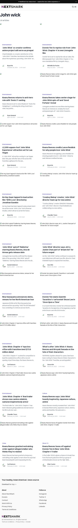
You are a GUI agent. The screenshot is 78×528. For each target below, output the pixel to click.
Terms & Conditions (9, 509)
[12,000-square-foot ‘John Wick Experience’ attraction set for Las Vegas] (19, 132)
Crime (4, 443)
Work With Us (7, 503)
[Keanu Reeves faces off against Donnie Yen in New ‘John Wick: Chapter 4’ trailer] (59, 431)
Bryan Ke (10, 65)
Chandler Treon (52, 215)
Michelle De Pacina (53, 65)
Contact (5, 500)
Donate (4, 497)
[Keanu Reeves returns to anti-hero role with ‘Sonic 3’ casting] (19, 82)
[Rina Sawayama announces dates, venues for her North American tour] (19, 281)
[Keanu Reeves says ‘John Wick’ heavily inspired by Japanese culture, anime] (59, 381)
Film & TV (45, 443)
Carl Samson (11, 364)
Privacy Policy (7, 506)
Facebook (42, 503)
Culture (44, 393)
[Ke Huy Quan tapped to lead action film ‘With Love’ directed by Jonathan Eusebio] (19, 182)
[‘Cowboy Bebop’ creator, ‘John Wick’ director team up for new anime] (59, 182)
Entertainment (7, 45)
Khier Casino (51, 464)
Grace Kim (50, 364)
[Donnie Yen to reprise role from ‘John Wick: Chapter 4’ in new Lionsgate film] (59, 32)
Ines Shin (50, 265)
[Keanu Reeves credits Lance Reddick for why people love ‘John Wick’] (59, 132)
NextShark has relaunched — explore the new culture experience (39, 1)
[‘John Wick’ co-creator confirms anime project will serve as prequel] (19, 32)
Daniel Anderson (12, 265)
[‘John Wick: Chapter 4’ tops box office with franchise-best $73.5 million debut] (19, 331)
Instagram (43, 494)
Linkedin (42, 506)
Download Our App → (9, 484)
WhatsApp (43, 500)
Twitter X (42, 497)
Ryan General (11, 115)
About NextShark (8, 494)
